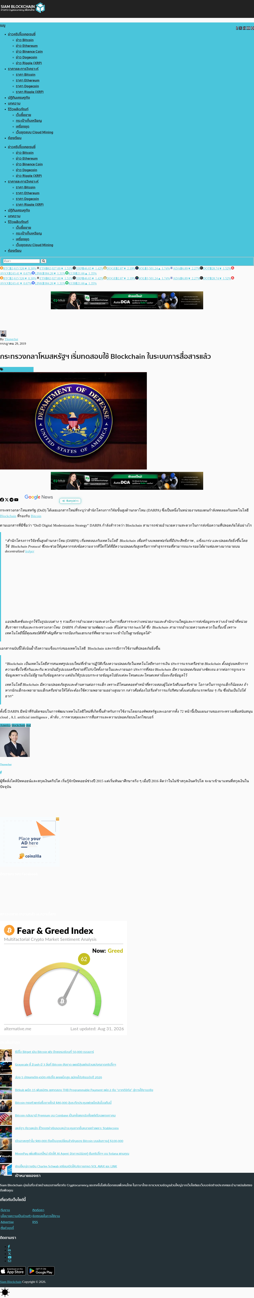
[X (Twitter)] (9, 1253)
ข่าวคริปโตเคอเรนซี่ (22, 34)
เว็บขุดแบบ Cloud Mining (34, 132)
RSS (35, 1222)
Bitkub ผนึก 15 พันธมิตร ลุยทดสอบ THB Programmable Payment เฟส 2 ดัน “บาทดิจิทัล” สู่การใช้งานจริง (84, 1090)
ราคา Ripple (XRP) (30, 92)
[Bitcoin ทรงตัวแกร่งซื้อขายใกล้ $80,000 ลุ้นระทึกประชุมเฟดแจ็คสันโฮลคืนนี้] (6, 1106)
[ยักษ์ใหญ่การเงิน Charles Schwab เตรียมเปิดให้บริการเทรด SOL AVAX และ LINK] (6, 1170)
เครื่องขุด (22, 126)
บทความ (14, 103)
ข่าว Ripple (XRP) (29, 63)
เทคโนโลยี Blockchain (18, 369)
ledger (29, 551)
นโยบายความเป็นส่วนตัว (16, 1216)
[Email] (9, 1261)
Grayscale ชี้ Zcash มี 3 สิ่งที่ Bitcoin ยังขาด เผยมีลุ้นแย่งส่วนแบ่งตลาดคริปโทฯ (65, 1064)
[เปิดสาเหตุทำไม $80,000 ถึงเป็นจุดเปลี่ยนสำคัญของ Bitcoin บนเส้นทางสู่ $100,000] (6, 1144)
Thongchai (11, 339)
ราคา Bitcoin (25, 75)
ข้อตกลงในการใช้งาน (46, 1216)
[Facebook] (2, 500)
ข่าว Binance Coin (29, 51)
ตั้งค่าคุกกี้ (7, 1228)
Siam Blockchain (10, 1281)
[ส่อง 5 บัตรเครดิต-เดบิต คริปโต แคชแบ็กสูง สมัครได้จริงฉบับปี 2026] (6, 1081)
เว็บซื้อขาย (23, 115)
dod (28, 725)
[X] (7, 500)
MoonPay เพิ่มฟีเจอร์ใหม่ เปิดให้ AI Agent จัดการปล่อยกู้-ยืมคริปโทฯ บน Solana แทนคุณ (72, 1153)
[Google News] (39, 500)
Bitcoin (36, 516)
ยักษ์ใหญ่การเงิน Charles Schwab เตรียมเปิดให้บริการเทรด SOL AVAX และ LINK (66, 1166)
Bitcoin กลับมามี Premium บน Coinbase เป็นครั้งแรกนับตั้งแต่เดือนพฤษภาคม (65, 1115)
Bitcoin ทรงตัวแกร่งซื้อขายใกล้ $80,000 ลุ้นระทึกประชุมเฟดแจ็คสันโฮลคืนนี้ (63, 1102)
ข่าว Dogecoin (26, 57)
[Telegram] (12, 500)
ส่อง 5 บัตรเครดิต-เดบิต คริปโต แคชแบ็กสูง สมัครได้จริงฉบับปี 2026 (58, 1077)
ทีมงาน (5, 1210)
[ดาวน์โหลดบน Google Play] (41, 1270)
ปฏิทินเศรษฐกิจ (19, 98)
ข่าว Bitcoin (25, 40)
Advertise (7, 1222)
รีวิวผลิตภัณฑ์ (18, 109)
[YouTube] (16, 500)
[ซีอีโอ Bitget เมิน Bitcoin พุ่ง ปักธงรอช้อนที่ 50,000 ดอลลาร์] (6, 1055)
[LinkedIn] (9, 1250)
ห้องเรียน (14, 138)
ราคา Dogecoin (27, 86)
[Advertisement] (128, 586)
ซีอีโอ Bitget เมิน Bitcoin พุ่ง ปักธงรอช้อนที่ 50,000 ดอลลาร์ (54, 1052)
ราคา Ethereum (27, 80)
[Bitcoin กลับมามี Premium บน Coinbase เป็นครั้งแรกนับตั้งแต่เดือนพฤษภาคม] (6, 1119)
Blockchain (8, 516)
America (5, 725)
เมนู (2, 25)
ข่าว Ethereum (27, 46)
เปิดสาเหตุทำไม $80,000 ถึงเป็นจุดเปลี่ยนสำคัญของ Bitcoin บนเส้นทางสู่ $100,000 (69, 1141)
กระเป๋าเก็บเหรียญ (29, 121)
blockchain (18, 725)
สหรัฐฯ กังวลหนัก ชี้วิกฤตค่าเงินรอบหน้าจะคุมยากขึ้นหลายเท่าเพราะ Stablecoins (67, 1128)
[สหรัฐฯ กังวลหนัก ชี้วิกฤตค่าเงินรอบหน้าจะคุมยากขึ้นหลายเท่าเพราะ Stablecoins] (6, 1132)
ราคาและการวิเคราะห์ (23, 69)
